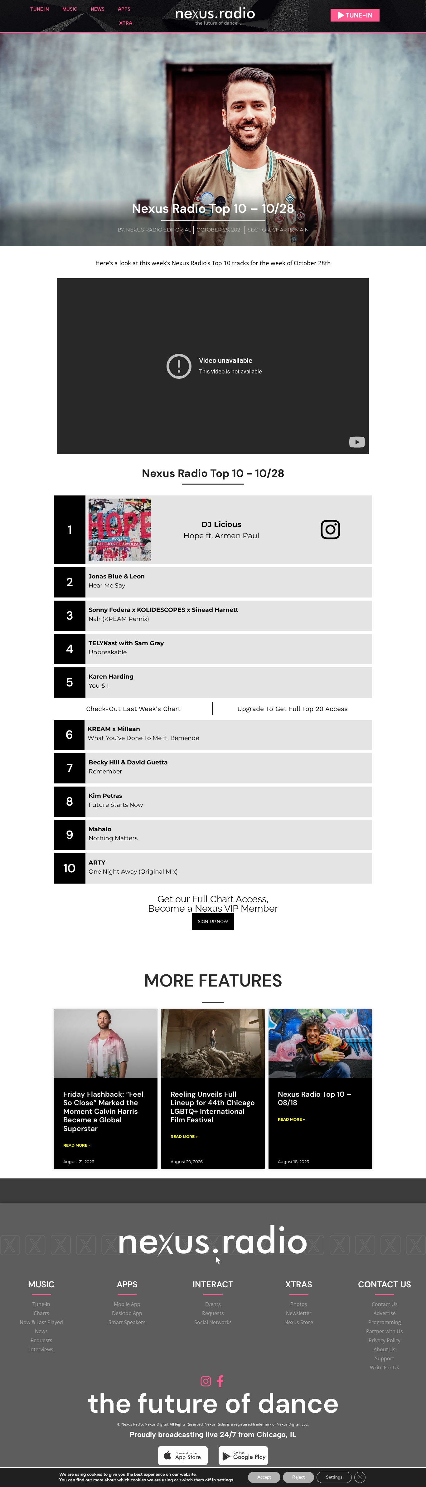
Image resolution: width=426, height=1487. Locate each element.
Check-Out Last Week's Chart (133, 709)
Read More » (76, 1145)
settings (225, 1480)
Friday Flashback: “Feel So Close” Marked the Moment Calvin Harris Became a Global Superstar (103, 1112)
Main (302, 230)
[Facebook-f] (220, 1381)
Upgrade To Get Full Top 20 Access (292, 709)
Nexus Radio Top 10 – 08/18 (314, 1099)
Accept (264, 1477)
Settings (334, 1477)
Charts (282, 230)
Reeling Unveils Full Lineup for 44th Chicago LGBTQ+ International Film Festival (213, 1107)
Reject (298, 1477)
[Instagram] (206, 1381)
